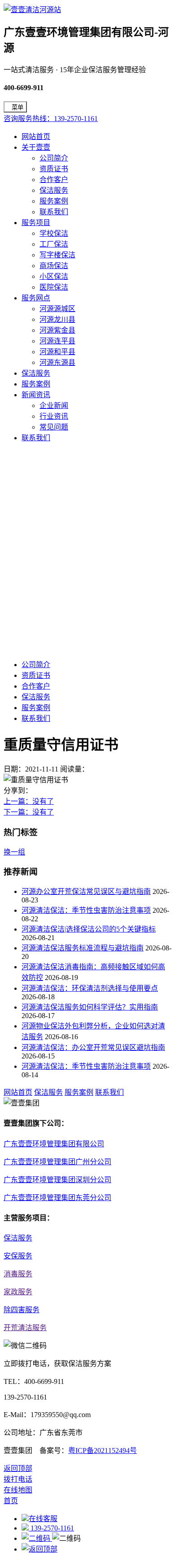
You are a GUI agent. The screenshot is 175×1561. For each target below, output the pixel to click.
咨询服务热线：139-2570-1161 (51, 118)
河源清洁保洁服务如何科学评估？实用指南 (90, 1007)
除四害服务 (21, 1310)
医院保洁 (53, 287)
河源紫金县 (57, 330)
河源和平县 (57, 352)
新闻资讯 (36, 395)
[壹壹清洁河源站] (32, 9)
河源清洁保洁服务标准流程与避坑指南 (83, 948)
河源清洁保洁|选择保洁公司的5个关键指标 (89, 929)
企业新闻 (53, 405)
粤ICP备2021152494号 (102, 1450)
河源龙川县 (57, 319)
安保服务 (18, 1256)
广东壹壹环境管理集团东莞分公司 (57, 1197)
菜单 (17, 107)
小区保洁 (53, 276)
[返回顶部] (39, 1549)
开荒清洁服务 (25, 1327)
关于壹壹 (36, 147)
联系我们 (53, 212)
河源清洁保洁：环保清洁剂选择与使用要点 (90, 988)
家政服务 (18, 1292)
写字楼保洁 (57, 255)
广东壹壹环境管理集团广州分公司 (57, 1162)
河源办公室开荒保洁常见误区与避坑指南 (86, 891)
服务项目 (36, 222)
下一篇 (29, 812)
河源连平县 (57, 341)
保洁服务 (53, 190)
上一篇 (29, 801)
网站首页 (36, 136)
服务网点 (36, 298)
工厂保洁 (53, 244)
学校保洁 (53, 233)
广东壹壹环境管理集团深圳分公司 (57, 1180)
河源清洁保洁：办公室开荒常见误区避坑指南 (93, 1047)
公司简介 (53, 158)
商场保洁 (53, 265)
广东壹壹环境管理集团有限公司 (54, 1144)
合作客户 (53, 179)
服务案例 (53, 201)
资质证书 (53, 169)
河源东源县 (57, 362)
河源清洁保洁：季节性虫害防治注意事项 (86, 910)
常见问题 (53, 427)
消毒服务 (18, 1274)
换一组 (14, 852)
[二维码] (37, 1538)
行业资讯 (53, 416)
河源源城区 (57, 308)
